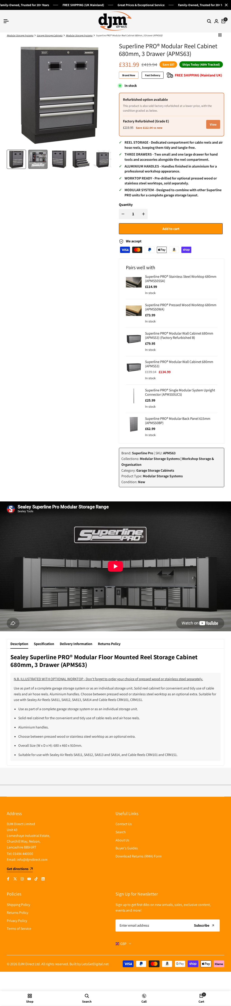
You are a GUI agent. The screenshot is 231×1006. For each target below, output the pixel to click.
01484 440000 (23, 853)
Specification (44, 643)
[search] (209, 21)
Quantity (126, 204)
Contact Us (124, 824)
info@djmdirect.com (32, 859)
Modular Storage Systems (20, 35)
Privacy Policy (17, 920)
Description (19, 643)
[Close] (225, 5)
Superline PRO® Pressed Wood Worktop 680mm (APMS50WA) (180, 307)
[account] (216, 21)
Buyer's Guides (127, 848)
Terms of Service (19, 928)
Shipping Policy (18, 904)
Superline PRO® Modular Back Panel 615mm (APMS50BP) (177, 420)
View (213, 124)
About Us (122, 840)
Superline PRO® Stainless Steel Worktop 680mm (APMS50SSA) (180, 278)
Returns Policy (109, 643)
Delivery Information (76, 643)
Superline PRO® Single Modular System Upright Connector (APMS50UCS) (180, 392)
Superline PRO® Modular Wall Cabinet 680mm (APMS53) (179, 364)
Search (121, 832)
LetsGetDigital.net (95, 964)
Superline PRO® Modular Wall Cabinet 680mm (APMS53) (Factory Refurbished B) (179, 335)
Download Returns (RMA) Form (139, 856)
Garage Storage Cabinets (49, 35)
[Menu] (7, 21)
